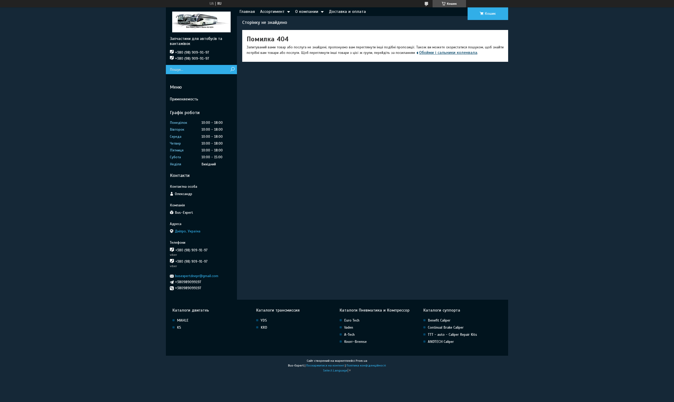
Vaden (348, 327)
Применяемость (184, 99)
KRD (264, 327)
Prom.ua (361, 361)
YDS (264, 320)
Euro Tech (351, 320)
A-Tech (349, 334)
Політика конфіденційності (366, 365)
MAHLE (183, 320)
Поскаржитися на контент (325, 365)
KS (179, 327)
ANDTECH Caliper (441, 341)
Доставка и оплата (347, 11)
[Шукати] (232, 69)
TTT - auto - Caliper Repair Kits (452, 334)
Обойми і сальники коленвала (448, 52)
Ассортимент (272, 11)
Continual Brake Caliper (446, 327)
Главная (247, 11)
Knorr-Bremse (355, 341)
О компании (306, 11)
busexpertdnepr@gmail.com (196, 276)
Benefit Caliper (439, 320)
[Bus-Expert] (201, 21)
